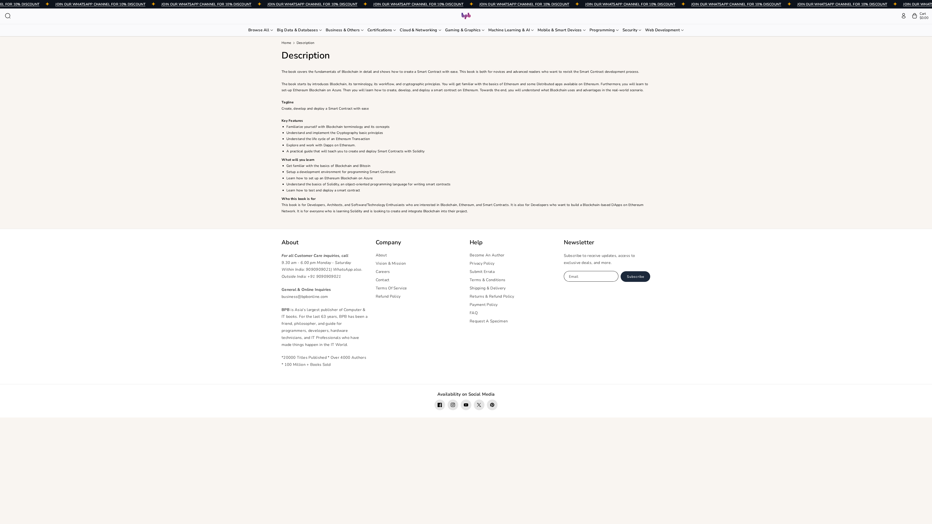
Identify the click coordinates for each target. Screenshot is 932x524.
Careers (383, 271)
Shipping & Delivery (488, 288)
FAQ (474, 313)
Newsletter (579, 242)
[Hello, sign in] (903, 16)
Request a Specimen (489, 321)
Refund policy (388, 296)
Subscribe (635, 276)
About (290, 242)
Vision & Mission (391, 263)
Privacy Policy (482, 263)
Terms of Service (391, 288)
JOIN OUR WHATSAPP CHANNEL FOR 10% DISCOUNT (100, 4)
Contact (383, 280)
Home (286, 43)
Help (476, 242)
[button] (8, 16)
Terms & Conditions (487, 280)
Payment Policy (484, 304)
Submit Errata (482, 271)
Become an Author (487, 255)
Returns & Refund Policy (492, 296)
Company (388, 242)
